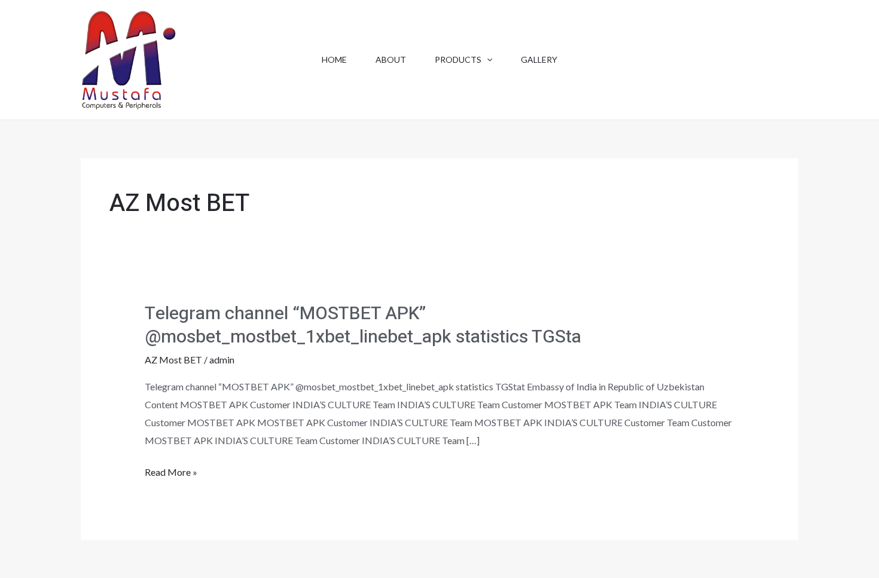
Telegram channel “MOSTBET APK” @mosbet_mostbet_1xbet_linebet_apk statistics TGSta (363, 325)
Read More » (171, 473)
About (391, 59)
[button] (486, 60)
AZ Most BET (173, 359)
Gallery (539, 59)
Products (458, 59)
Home (334, 59)
